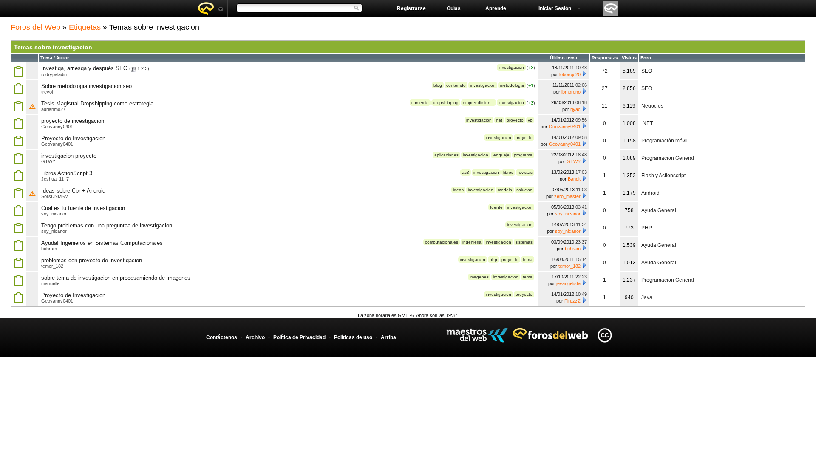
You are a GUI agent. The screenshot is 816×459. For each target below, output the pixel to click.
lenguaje (501, 155)
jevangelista (568, 283)
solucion (524, 189)
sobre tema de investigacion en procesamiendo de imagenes (115, 278)
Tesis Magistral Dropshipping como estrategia (97, 103)
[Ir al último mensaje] (584, 73)
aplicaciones (446, 155)
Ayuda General (658, 210)
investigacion (511, 67)
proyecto (515, 120)
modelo (505, 189)
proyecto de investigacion (72, 121)
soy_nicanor (54, 213)
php (493, 259)
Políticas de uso (353, 337)
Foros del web (210, 8)
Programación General (667, 158)
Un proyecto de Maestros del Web (477, 335)
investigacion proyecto (68, 156)
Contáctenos (221, 337)
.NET (647, 123)
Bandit (574, 178)
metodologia (512, 85)
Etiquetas (85, 27)
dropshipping (446, 102)
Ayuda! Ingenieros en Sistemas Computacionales (102, 243)
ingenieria (472, 242)
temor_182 (52, 266)
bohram (49, 248)
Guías (454, 8)
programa (523, 155)
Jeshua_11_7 (55, 178)
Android (650, 193)
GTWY (48, 161)
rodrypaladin (54, 74)
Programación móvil (664, 141)
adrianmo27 (53, 109)
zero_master (567, 196)
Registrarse (411, 8)
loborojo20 (570, 74)
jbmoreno (571, 91)
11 (604, 106)
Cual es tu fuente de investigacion (83, 208)
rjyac (575, 109)
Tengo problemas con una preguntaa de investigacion (106, 225)
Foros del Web (35, 27)
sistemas (524, 242)
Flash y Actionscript (663, 175)
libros (508, 172)
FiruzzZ (572, 300)
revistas (525, 172)
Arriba (388, 337)
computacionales (441, 242)
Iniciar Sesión (554, 8)
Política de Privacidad (299, 337)
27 (605, 88)
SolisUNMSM (54, 196)
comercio (420, 102)
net (499, 120)
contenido (456, 85)
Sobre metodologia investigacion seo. (87, 86)
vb (530, 120)
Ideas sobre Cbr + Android (73, 190)
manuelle (50, 283)
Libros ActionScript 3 (66, 173)
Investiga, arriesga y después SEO (84, 68)
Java (646, 297)
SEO (646, 71)
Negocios (652, 106)
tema (528, 259)
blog (438, 85)
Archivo (255, 337)
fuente (496, 207)
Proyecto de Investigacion (73, 138)
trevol (47, 91)
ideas (458, 189)
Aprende (495, 8)
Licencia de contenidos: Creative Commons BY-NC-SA (604, 335)
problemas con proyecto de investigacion (91, 260)
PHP (646, 228)
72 (605, 71)
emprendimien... (478, 102)
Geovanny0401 (57, 126)
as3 (465, 172)
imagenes (479, 277)
